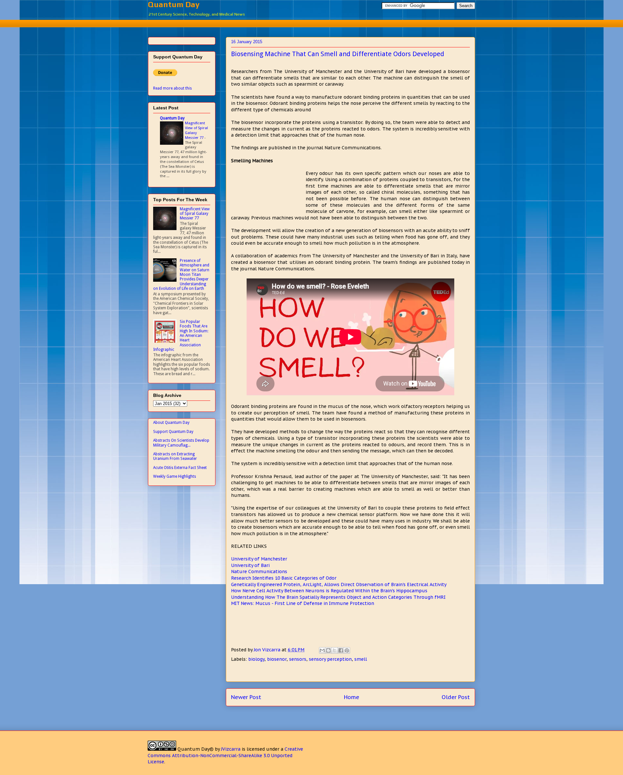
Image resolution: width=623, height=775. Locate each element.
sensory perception (330, 659)
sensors (297, 659)
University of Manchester (259, 559)
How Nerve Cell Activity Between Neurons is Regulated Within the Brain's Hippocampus (329, 591)
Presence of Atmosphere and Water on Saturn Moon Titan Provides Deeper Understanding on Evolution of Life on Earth (181, 274)
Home (351, 697)
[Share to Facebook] (340, 650)
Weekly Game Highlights (174, 476)
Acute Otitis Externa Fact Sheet (180, 467)
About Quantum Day (171, 422)
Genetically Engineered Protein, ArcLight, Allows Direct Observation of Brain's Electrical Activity (338, 584)
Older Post (456, 697)
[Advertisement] (311, 22)
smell (360, 659)
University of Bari (250, 565)
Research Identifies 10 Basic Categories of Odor (283, 578)
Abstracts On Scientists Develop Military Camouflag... (181, 442)
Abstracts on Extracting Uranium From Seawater (175, 456)
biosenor (277, 659)
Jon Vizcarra (268, 650)
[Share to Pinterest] (347, 650)
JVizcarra (230, 749)
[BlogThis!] (328, 650)
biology (256, 659)
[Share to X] (334, 650)
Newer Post (246, 697)
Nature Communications (259, 571)
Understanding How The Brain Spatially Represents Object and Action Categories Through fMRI (338, 597)
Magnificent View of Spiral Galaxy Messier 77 (196, 130)
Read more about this (172, 88)
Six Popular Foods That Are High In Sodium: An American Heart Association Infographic (180, 335)
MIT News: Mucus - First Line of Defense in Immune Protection (302, 603)
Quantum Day (174, 4)
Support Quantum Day (173, 431)
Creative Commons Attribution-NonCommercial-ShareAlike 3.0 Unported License (225, 755)
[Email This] (322, 650)
